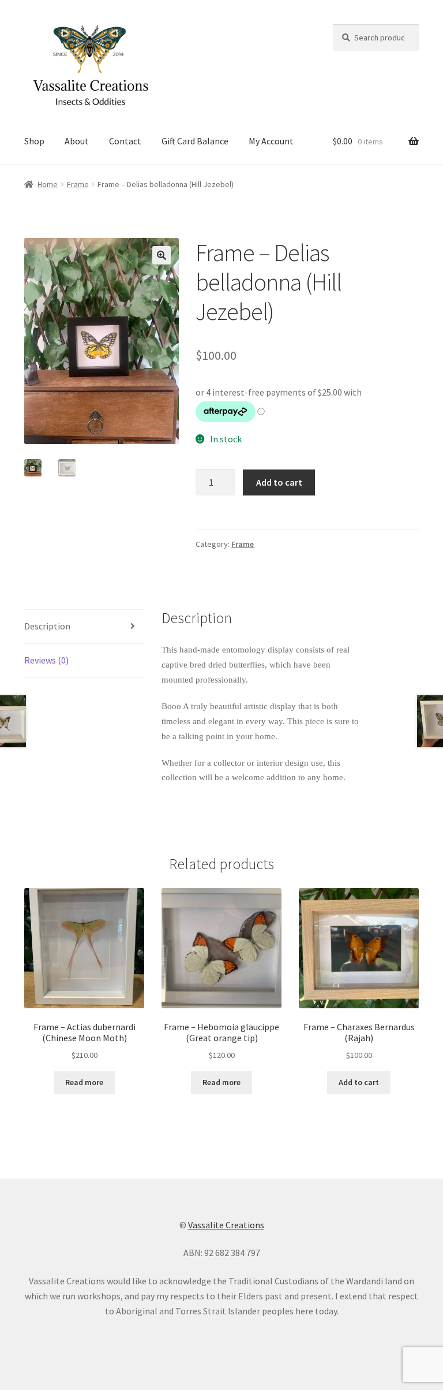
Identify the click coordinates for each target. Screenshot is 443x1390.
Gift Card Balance (195, 141)
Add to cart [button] (359, 1082)
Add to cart (279, 482)
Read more (84, 1082)
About (77, 141)
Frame (78, 184)
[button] (161, 255)
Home (47, 184)
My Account (271, 141)
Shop (34, 141)
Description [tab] (47, 626)
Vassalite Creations (226, 1225)
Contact (125, 141)
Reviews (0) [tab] (46, 660)
